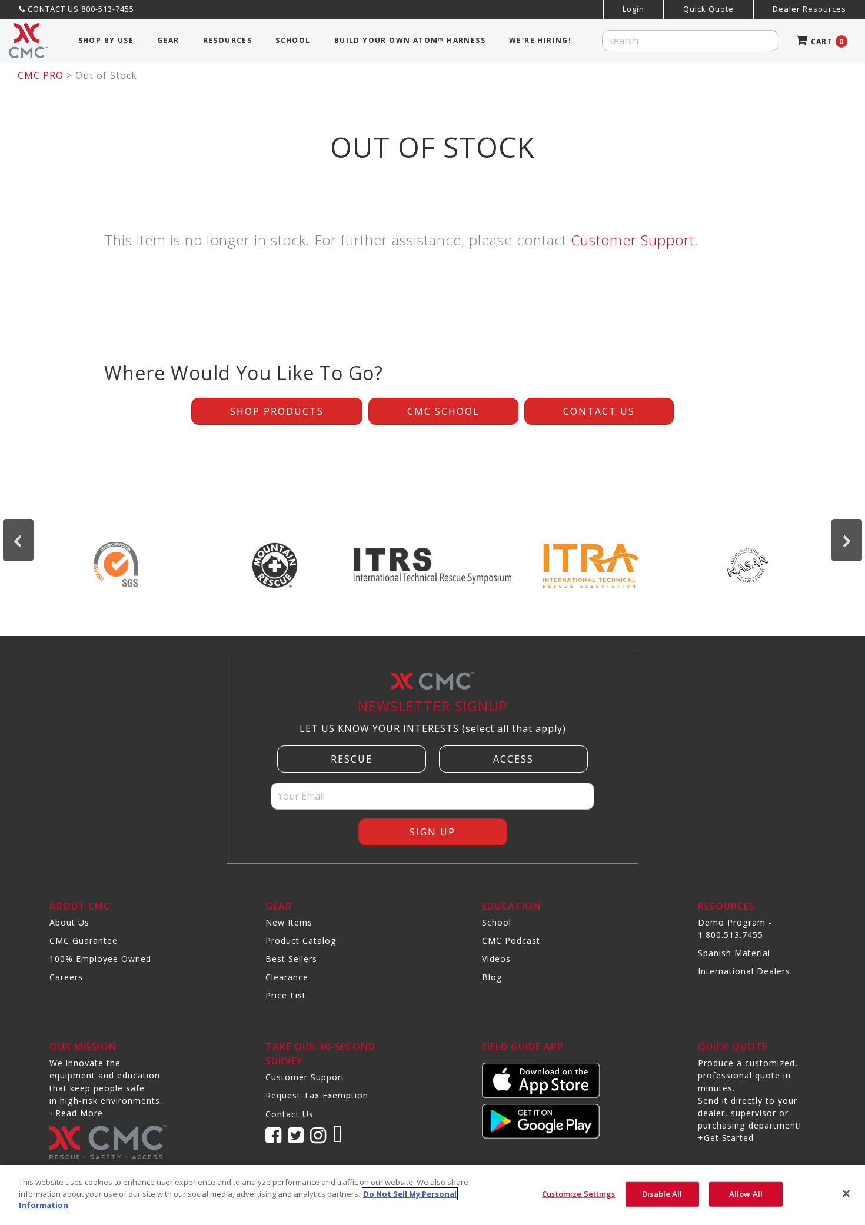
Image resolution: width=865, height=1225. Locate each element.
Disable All (662, 1194)
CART (826, 41)
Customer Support (632, 239)
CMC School (443, 411)
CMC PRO (41, 75)
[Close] (846, 1194)
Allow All (746, 1194)
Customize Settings (578, 1194)
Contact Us (599, 411)
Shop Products (277, 411)
